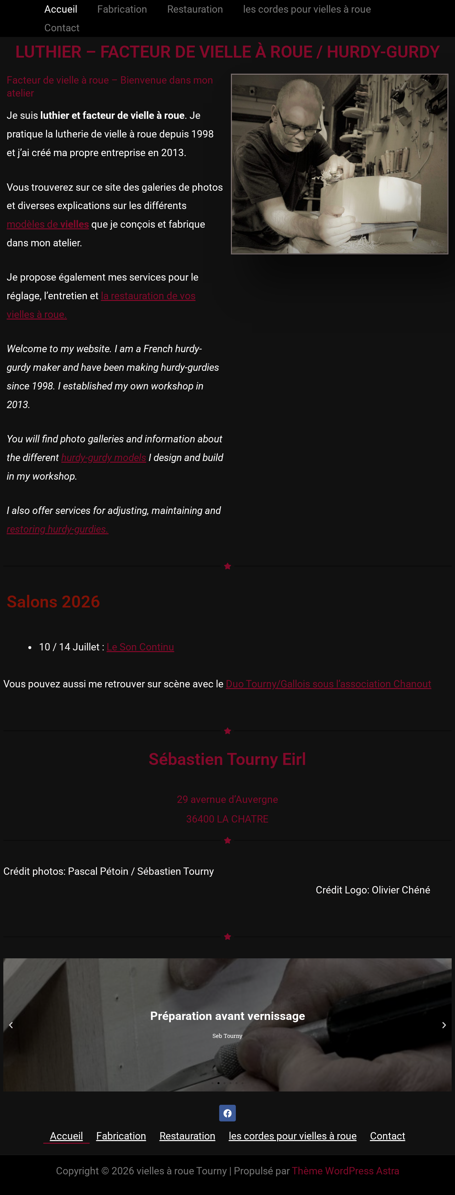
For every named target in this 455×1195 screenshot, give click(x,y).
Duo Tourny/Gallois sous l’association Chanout (328, 684)
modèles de (48, 224)
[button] (11, 1025)
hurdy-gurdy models (103, 457)
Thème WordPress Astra (345, 1171)
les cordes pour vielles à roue (307, 9)
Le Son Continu (140, 647)
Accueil (60, 9)
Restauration (195, 9)
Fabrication (122, 9)
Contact (62, 28)
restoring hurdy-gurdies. (58, 529)
